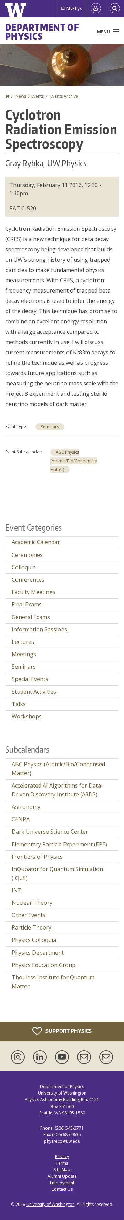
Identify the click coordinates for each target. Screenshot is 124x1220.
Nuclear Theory (32, 902)
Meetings (24, 654)
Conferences (28, 579)
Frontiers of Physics (37, 856)
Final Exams (27, 604)
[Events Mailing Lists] (85, 1057)
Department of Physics (42, 32)
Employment (62, 1183)
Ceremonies (27, 555)
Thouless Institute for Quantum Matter (53, 982)
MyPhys (74, 8)
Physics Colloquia (34, 940)
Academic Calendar (36, 542)
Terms (62, 1163)
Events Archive (64, 96)
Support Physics (68, 1031)
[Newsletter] (106, 1057)
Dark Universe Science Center (50, 831)
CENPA (21, 819)
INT (17, 890)
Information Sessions (39, 629)
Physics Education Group (43, 965)
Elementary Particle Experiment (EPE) (59, 844)
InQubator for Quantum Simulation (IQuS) (57, 873)
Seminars (50, 427)
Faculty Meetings (33, 592)
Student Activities (34, 691)
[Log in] (95, 8)
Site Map (62, 1170)
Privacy (62, 1156)
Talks (19, 704)
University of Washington (50, 1204)
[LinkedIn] (41, 1057)
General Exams (31, 617)
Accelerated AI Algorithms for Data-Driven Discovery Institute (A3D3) (57, 790)
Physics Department (38, 952)
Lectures (23, 642)
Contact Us (62, 1189)
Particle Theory (31, 927)
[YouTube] (63, 1057)
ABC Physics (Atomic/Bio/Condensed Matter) (73, 460)
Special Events (30, 679)
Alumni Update (62, 1176)
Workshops (27, 716)
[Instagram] (19, 1057)
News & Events (30, 96)
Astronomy (26, 807)
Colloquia (24, 567)
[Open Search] (114, 8)
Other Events (28, 915)
